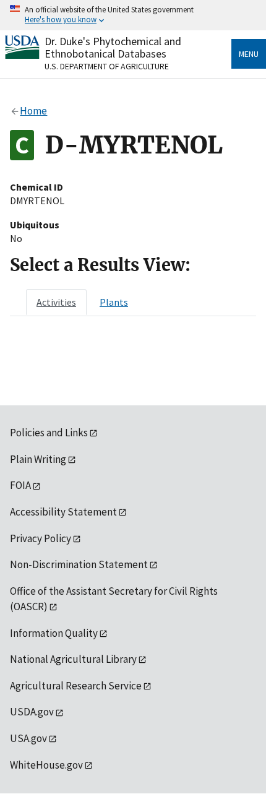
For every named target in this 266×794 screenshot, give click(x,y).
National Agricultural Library (73, 659)
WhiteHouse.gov (46, 765)
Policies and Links (49, 432)
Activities (56, 302)
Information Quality (54, 633)
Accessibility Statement (63, 512)
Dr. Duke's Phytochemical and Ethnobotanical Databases (113, 47)
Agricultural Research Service (76, 686)
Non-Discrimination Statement (79, 564)
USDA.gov (32, 711)
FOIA (20, 485)
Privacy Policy (40, 538)
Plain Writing (38, 459)
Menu (249, 53)
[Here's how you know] (133, 15)
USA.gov (28, 738)
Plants (114, 302)
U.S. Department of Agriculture (107, 66)
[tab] (56, 302)
